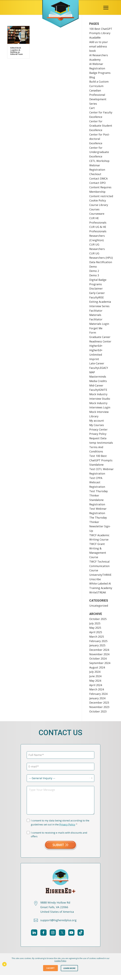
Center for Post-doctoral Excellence (99, 139)
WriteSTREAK (97, 592)
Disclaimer (96, 288)
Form (92, 332)
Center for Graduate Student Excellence (100, 125)
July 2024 (94, 671)
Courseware (96, 213)
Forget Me (95, 328)
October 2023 (98, 711)
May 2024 (95, 680)
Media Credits (98, 381)
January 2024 (97, 698)
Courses (94, 209)
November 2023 (99, 707)
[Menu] (105, 7)
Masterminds (97, 376)
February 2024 (98, 694)
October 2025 (98, 619)
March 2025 (96, 636)
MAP (92, 372)
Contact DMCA (98, 178)
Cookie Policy (97, 200)
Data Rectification (100, 262)
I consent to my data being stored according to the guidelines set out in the (60, 822)
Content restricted (101, 196)
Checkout (95, 174)
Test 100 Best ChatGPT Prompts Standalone (100, 460)
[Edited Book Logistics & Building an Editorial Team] (18, 35)
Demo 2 (94, 271)
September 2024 (99, 663)
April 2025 (95, 632)
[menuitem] (105, 7)
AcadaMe (95, 37)
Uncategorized (98, 605)
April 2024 (95, 685)
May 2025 (95, 627)
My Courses (96, 425)
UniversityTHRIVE (100, 575)
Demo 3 (94, 275)
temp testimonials (101, 442)
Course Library (98, 205)
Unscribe (95, 579)
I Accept (50, 968)
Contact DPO (97, 183)
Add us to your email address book (98, 46)
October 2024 (98, 658)
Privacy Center (98, 429)
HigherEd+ (95, 345)
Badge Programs (100, 73)
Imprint (94, 359)
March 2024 (96, 689)
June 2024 (95, 676)
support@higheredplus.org (58, 920)
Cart (92, 108)
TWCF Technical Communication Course (99, 566)
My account (96, 420)
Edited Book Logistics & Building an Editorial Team (16, 51)
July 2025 (94, 623)
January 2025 (97, 645)
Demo (93, 266)
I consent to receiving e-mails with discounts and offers (59, 834)
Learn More (69, 968)
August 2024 (97, 667)
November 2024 (99, 654)
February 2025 (98, 641)
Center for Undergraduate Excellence (99, 152)
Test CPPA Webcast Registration (97, 482)
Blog (92, 77)
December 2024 (99, 650)
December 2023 (99, 702)
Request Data (97, 438)
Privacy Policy (97, 434)
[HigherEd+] (60, 7)
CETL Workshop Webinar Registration (99, 165)
